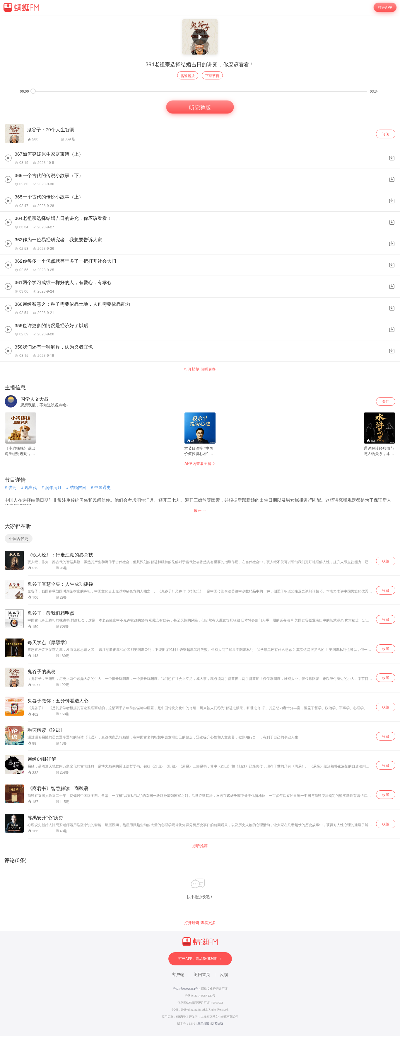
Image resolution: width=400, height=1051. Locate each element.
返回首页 (202, 974)
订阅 (385, 133)
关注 (385, 401)
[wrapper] (200, 525)
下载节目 (212, 75)
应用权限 (203, 1023)
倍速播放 (188, 75)
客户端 (178, 974)
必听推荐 (200, 845)
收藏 (385, 560)
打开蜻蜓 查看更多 (200, 922)
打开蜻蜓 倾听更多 (200, 369)
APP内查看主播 (197, 463)
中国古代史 (18, 538)
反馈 (224, 974)
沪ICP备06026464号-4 (186, 988)
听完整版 (200, 107)
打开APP (385, 7)
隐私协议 (217, 1023)
